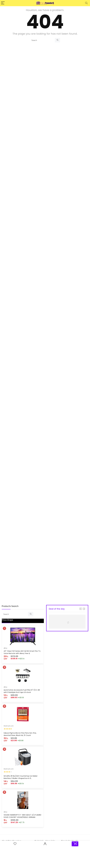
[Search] (86, 3)
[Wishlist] (15, 843)
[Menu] (3, 3)
